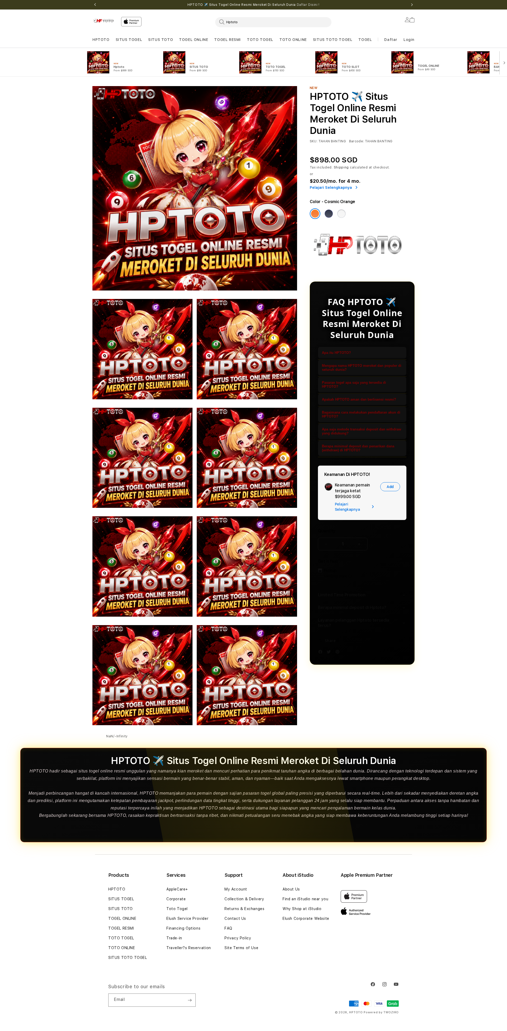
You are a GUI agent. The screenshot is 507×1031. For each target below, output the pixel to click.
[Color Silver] (341, 213)
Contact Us (235, 918)
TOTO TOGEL (121, 938)
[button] (101, 40)
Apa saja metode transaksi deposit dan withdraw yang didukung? (361, 431)
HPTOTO (101, 40)
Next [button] (412, 4)
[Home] (104, 20)
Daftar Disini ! (308, 5)
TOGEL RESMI (227, 40)
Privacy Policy (237, 938)
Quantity (326, 530)
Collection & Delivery (244, 899)
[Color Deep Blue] (329, 213)
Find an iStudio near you (305, 899)
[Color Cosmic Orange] (315, 213)
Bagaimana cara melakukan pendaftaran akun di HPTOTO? (361, 414)
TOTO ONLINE (293, 40)
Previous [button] (95, 4)
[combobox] (273, 22)
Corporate (176, 899)
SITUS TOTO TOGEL (333, 40)
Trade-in (174, 938)
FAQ (228, 928)
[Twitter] (330, 653)
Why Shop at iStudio (302, 909)
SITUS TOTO (160, 40)
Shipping (341, 167)
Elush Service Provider (187, 918)
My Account (235, 889)
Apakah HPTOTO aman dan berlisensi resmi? (359, 399)
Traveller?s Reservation (188, 948)
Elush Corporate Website (306, 918)
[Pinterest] (338, 653)
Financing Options (183, 928)
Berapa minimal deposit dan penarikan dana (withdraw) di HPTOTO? (358, 448)
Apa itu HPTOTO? (336, 353)
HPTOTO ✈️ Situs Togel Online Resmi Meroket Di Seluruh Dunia (253, 5)
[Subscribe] (189, 1000)
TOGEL (365, 40)
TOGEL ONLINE (193, 40)
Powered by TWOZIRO (381, 1012)
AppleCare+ (177, 889)
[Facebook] (321, 653)
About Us (291, 889)
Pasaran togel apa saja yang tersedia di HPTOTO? (354, 384)
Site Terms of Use (241, 948)
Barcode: (356, 141)
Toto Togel (177, 909)
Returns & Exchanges (244, 909)
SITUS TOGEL (129, 40)
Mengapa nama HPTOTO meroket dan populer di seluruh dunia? (361, 368)
